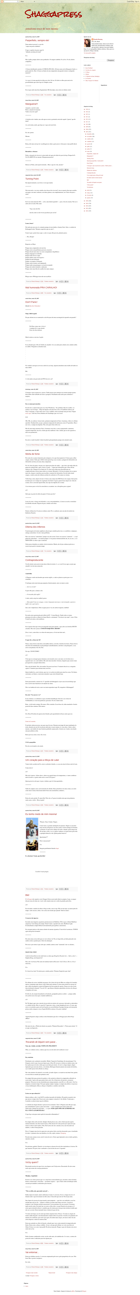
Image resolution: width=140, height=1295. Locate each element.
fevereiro (89, 195)
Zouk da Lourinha (30, 721)
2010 (87, 124)
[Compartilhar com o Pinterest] (66, 95)
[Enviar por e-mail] (58, 95)
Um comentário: (48, 94)
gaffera (73, 1291)
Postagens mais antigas (71, 1272)
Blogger (84, 1291)
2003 (87, 208)
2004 (87, 206)
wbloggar (29, 899)
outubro (89, 139)
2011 (87, 122)
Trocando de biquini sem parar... (94, 182)
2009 (87, 126)
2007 (87, 131)
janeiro (89, 197)
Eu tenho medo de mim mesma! (41, 814)
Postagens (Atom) (34, 1275)
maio (88, 151)
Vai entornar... (32, 1252)
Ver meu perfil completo (90, 53)
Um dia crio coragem (90, 70)
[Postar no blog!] (60, 95)
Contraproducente (34, 560)
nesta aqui (28, 413)
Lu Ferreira (88, 78)
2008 (87, 129)
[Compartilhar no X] (62, 95)
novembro (89, 136)
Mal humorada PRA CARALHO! (41, 287)
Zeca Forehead (88, 68)
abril (88, 190)
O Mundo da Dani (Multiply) (92, 76)
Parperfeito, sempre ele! (37, 40)
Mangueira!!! (31, 104)
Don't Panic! (31, 302)
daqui (57, 848)
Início (26, 1286)
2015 (87, 114)
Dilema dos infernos (35, 527)
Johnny (87, 74)
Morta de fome (32, 454)
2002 (87, 211)
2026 (87, 109)
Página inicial (52, 1272)
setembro (89, 141)
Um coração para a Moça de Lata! (42, 760)
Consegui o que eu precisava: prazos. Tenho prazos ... (100, 165)
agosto (89, 144)
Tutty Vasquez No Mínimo (91, 80)
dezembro (89, 134)
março (88, 192)
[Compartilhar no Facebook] (64, 95)
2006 (87, 201)
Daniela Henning (98, 39)
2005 (87, 203)
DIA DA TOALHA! (34, 306)
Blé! (27, 895)
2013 (87, 116)
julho (88, 146)
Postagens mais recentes (32, 1272)
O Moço (87, 72)
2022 (87, 111)
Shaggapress (53, 13)
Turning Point (32, 178)
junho (88, 149)
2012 (87, 119)
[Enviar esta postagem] (54, 94)
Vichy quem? (31, 1162)
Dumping (63, 1133)
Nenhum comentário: (49, 169)
